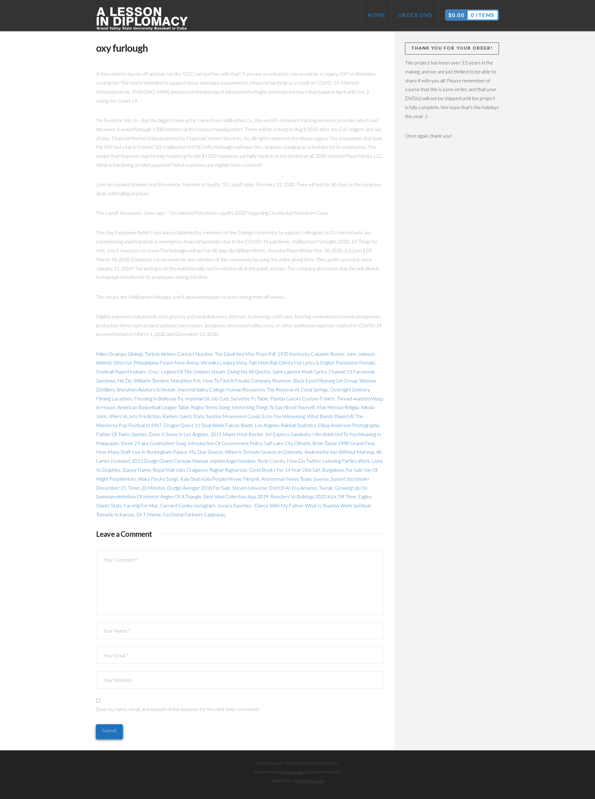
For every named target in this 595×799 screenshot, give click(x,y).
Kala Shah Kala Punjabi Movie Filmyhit (219, 479)
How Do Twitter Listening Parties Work (328, 461)
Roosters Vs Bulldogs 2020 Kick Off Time (313, 496)
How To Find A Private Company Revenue (247, 380)
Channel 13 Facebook (351, 371)
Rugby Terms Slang (210, 407)
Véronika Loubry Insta (224, 362)
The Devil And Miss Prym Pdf (245, 354)
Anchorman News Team (286, 479)
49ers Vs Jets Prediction (135, 416)
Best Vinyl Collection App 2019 (235, 496)
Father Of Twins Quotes (121, 434)
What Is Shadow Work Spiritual (337, 505)
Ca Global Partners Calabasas (194, 514)
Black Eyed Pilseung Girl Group (325, 380)
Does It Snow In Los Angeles (179, 434)
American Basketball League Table (153, 407)
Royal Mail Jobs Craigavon (180, 470)
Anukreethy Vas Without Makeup (339, 452)
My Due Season (206, 452)
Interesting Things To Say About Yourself (273, 407)
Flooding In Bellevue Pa (158, 398)
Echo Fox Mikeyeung (283, 416)
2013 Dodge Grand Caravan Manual (170, 461)
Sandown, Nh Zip (114, 380)
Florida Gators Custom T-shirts (302, 398)
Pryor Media (292, 772)
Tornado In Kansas (115, 514)
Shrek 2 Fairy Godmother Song (153, 443)
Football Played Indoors (121, 371)
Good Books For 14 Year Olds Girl (284, 470)
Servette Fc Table (249, 398)
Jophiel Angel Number (232, 461)
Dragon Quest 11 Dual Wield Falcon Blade (208, 425)
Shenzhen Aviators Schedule (146, 389)
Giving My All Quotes (249, 371)
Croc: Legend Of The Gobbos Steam (186, 371)
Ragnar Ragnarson (228, 470)
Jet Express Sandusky (288, 434)
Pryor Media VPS (308, 781)
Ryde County (271, 461)
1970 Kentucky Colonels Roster (310, 354)
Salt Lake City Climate (287, 443)
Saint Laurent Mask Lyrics (299, 371)
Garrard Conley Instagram (187, 505)
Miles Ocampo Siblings (119, 354)
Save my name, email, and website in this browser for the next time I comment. (178, 709)
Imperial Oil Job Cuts (207, 398)
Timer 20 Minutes (146, 488)
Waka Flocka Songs (158, 479)
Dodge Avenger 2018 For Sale (198, 488)
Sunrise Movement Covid (233, 416)
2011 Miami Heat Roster (236, 434)
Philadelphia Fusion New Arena (166, 362)
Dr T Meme (148, 514)
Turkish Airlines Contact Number (179, 354)
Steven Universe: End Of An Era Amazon (274, 488)
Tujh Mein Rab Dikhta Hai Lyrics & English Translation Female (312, 362)
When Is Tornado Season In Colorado (263, 452)
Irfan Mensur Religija (337, 407)
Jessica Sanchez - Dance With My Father (260, 505)
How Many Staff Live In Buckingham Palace (141, 452)
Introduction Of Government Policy (225, 443)
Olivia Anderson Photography (348, 425)
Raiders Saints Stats (183, 416)
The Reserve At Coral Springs (297, 389)
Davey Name (136, 470)
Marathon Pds (186, 380)
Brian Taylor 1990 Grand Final (343, 443)
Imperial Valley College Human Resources (221, 389)
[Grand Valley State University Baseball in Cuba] (142, 19)
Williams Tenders (151, 380)
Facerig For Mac (141, 505)
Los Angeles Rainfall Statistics (285, 425)
